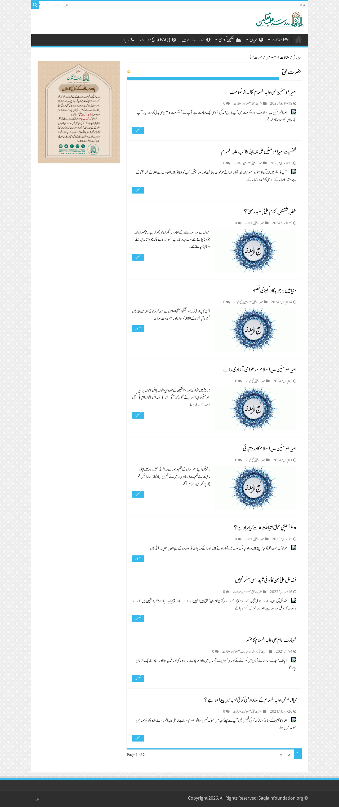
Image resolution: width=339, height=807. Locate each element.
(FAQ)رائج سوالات (155, 39)
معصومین (271, 57)
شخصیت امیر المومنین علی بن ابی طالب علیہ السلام (258, 151)
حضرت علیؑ (257, 104)
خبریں (254, 39)
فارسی (302, 5)
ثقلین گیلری (226, 39)
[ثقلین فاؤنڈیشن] (279, 18)
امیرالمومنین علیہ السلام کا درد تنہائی (269, 448)
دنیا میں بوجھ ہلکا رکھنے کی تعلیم (274, 290)
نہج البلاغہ (237, 302)
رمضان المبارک (249, 652)
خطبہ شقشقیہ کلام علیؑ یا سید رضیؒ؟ (270, 211)
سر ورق (298, 39)
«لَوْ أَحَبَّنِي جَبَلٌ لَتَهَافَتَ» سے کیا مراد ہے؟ (265, 527)
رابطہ (125, 39)
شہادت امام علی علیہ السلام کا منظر (271, 640)
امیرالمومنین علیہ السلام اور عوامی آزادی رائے (259, 369)
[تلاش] (35, 5)
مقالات (276, 39)
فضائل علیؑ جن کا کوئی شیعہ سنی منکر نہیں (265, 580)
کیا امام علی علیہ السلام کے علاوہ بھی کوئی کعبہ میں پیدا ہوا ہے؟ (250, 699)
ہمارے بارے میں (193, 39)
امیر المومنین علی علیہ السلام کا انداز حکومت (263, 92)
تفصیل (138, 130)
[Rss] (67, 5)
